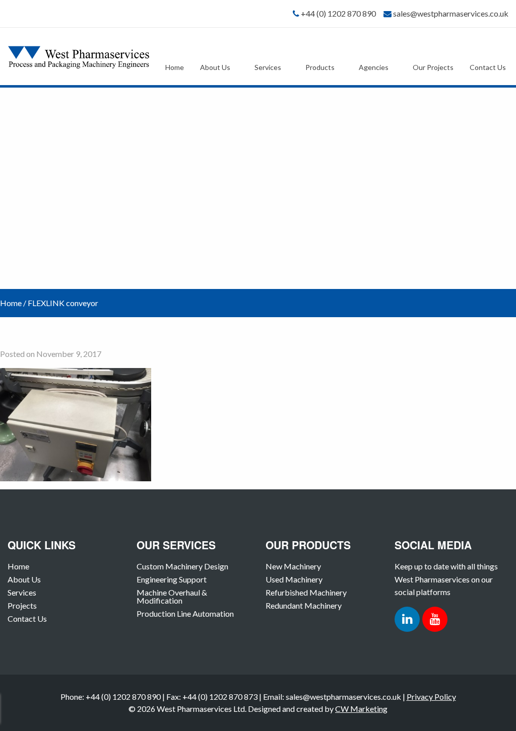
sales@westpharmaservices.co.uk (450, 13)
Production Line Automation (185, 613)
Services (267, 67)
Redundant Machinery (304, 605)
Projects (22, 605)
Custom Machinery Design (182, 566)
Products (320, 67)
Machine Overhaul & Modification (172, 596)
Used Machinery (294, 579)
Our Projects (433, 67)
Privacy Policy (431, 696)
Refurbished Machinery (306, 592)
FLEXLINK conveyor (63, 303)
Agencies (374, 67)
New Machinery (293, 566)
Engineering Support (172, 579)
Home (174, 67)
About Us (215, 67)
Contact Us (488, 67)
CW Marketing (361, 708)
